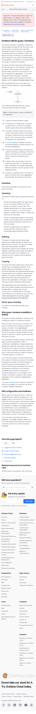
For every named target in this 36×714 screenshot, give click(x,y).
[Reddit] (31, 705)
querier (27, 47)
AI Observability (24, 517)
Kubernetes (5, 591)
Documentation (6, 30)
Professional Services (26, 625)
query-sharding (12, 142)
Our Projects (23, 577)
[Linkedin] (15, 705)
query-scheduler (24, 324)
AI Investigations (6, 562)
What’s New (5, 565)
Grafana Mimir (15, 30)
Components (15, 31)
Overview (4, 517)
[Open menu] (33, 5)
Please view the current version (14, 24)
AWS (2, 582)
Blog (2, 608)
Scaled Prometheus (25, 537)
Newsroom (22, 614)
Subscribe (29, 501)
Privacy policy (22, 505)
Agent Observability (7, 528)
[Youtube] (26, 705)
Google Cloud (5, 585)
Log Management (24, 548)
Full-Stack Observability (26, 520)
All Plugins (4, 579)
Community (4, 611)
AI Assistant (5, 525)
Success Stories (24, 617)
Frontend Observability (8, 547)
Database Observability (8, 544)
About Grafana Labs (25, 605)
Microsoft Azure (6, 588)
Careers (21, 608)
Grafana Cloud (15, 686)
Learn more (29, 1)
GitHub (21, 579)
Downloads (22, 582)
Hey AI (21, 628)
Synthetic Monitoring (7, 550)
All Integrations (6, 577)
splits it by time (17, 126)
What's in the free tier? (8, 523)
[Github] (20, 705)
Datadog (4, 594)
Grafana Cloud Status (8, 568)
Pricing (3, 520)
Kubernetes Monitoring (8, 536)
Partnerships (23, 611)
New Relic (4, 597)
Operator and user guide (27, 30)
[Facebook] (3, 705)
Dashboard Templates (26, 585)
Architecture (7, 31)
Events (3, 614)
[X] (9, 705)
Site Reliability (23, 545)
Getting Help (23, 622)
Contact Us (22, 619)
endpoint (7, 399)
